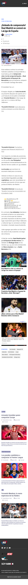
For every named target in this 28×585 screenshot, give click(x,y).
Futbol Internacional (6, 21)
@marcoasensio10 (10, 207)
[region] (14, 12)
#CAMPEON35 (11, 199)
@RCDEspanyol (9, 203)
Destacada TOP (20, 349)
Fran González (5, 460)
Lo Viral (3, 411)
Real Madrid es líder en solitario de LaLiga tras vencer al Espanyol (12, 269)
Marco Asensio (5, 354)
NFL (2, 490)
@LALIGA (7, 200)
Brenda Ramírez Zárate (7, 420)
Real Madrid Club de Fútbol (7, 357)
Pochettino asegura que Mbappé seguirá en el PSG (12, 149)
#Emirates (17, 208)
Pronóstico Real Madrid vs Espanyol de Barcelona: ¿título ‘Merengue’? (13, 292)
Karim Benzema (11, 352)
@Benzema (7, 208)
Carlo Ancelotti (12, 349)
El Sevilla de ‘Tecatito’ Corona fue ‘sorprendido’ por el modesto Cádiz (13, 191)
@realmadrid (13, 202)
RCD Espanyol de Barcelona (14, 354)
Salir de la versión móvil (14, 577)
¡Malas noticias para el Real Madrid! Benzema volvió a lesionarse (12, 315)
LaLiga (17, 352)
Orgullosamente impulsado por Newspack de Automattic (14, 572)
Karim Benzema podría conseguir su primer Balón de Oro (13, 109)
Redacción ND (9, 34)
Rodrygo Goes (17, 357)
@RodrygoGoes (11, 205)
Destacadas (4, 352)
